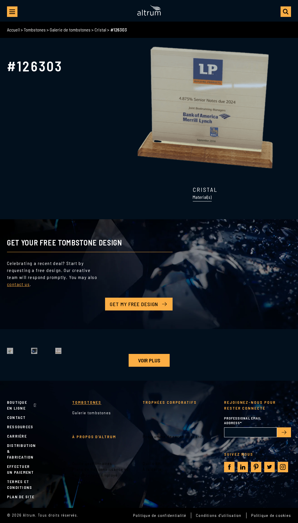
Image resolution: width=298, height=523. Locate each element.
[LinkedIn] (242, 467)
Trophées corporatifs (170, 402)
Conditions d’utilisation (218, 515)
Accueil (13, 29)
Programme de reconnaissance (174, 436)
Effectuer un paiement (20, 469)
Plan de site (21, 496)
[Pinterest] (256, 467)
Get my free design (134, 304)
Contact (16, 417)
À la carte (152, 469)
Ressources (20, 426)
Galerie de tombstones (70, 29)
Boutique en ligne (17, 405)
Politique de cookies (271, 515)
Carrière (17, 436)
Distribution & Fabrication (21, 451)
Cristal (100, 29)
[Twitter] (269, 467)
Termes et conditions (19, 484)
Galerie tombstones (91, 412)
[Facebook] (229, 467)
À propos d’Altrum (94, 436)
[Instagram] (283, 467)
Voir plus (149, 360)
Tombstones (35, 29)
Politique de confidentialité (159, 515)
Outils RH (152, 463)
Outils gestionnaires (92, 463)
